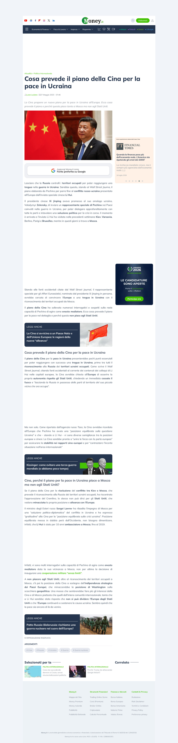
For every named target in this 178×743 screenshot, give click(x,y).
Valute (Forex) (116, 714)
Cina (30, 650)
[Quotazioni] (99, 29)
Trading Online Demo (98, 697)
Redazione (136, 697)
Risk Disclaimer (138, 701)
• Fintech (131, 29)
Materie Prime (116, 710)
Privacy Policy (137, 710)
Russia (41, 650)
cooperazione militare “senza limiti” (62, 573)
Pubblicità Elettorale (77, 714)
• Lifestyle (149, 29)
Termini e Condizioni (140, 706)
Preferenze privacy (139, 714)
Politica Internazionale (43, 73)
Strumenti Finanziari (99, 692)
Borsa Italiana (116, 697)
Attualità (28, 73)
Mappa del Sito (75, 697)
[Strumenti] (108, 29)
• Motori (122, 29)
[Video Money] (113, 29)
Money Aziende (75, 706)
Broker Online (95, 706)
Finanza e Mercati (118, 692)
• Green (140, 29)
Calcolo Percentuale (98, 714)
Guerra (65, 650)
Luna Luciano (32, 95)
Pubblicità (73, 710)
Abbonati (142, 20)
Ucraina (53, 650)
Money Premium (76, 701)
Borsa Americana (118, 706)
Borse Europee (117, 701)
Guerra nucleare (81, 650)
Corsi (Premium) (96, 701)
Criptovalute (95, 710)
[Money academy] (104, 29)
